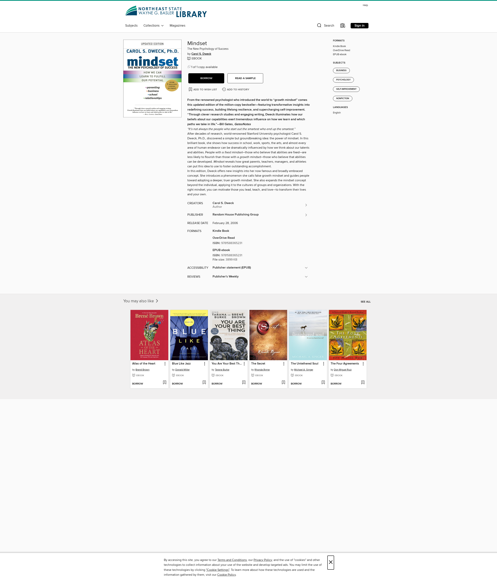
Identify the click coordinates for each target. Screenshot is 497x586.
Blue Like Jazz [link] (181, 363)
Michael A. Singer (303, 369)
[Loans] (343, 26)
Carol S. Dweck (201, 54)
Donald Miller (182, 369)
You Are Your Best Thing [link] (227, 363)
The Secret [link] (258, 363)
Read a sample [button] (245, 78)
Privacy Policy (263, 560)
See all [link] (366, 301)
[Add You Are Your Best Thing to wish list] (243, 382)
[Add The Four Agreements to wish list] (362, 382)
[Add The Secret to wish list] (283, 382)
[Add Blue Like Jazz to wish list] (204, 382)
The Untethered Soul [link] (304, 363)
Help (365, 5)
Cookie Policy (226, 575)
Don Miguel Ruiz (343, 369)
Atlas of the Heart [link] (143, 363)
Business (341, 70)
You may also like (139, 301)
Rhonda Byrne (262, 369)
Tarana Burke (222, 369)
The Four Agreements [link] (345, 363)
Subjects (131, 26)
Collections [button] (152, 26)
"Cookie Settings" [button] (217, 570)
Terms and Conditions (232, 560)
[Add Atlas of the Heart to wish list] (164, 382)
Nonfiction (342, 98)
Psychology (343, 79)
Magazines (177, 26)
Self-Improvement (346, 89)
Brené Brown (142, 369)
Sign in (360, 26)
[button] (325, 26)
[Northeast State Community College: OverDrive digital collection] (166, 12)
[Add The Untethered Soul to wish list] (323, 382)
